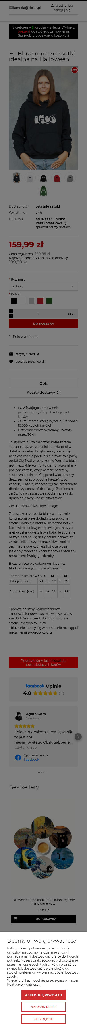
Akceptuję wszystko (43, 995)
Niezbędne (43, 1019)
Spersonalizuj (43, 1007)
